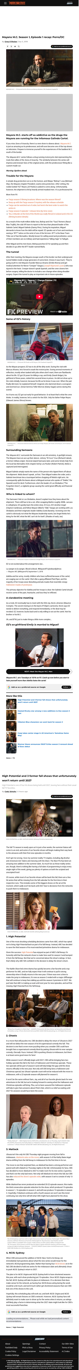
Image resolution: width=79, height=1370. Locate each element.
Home (8, 758)
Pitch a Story (27, 1347)
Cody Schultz (10, 792)
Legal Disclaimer (29, 1351)
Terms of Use (67, 1347)
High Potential (18, 1327)
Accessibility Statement (49, 1351)
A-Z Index (66, 1351)
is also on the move (27, 1157)
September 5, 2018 (35, 571)
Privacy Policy (44, 1347)
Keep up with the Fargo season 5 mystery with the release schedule (36, 202)
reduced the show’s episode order (27, 1176)
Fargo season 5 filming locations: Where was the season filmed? (35, 199)
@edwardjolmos (54, 569)
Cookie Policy (10, 1351)
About (7, 1344)
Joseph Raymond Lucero (54, 266)
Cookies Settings (12, 1355)
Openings (26, 1344)
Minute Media (15, 1360)
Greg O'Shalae (11, 42)
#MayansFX (43, 569)
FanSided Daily (11, 1347)
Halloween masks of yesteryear (19, 585)
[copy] (18, 46)
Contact (42, 1344)
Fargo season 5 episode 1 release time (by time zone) (30, 211)
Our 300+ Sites (68, 1344)
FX (14, 758)
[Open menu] (5, 3)
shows (60, 1264)
